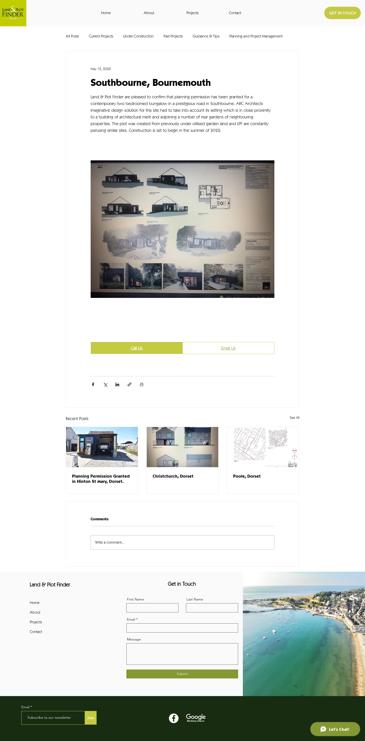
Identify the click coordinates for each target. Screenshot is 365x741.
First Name (135, 599)
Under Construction (138, 36)
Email (131, 619)
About (35, 612)
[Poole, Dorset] (263, 447)
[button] (161, 13)
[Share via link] (129, 384)
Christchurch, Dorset (173, 476)
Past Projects (173, 36)
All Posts (72, 36)
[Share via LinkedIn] (117, 384)
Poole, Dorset (247, 476)
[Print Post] (141, 384)
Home (34, 602)
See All (294, 418)
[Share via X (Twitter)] (105, 384)
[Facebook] (174, 718)
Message (134, 639)
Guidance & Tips (206, 36)
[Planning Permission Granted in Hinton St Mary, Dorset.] (102, 447)
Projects (36, 622)
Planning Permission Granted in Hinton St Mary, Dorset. (101, 478)
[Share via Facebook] (93, 384)
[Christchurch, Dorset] (183, 447)
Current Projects (101, 36)
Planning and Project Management (256, 36)
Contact (36, 631)
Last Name (194, 599)
